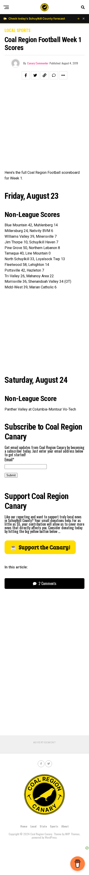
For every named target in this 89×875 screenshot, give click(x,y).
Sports (54, 826)
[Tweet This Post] (35, 75)
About (65, 826)
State (43, 826)
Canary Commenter (37, 63)
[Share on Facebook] (26, 75)
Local (33, 826)
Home (23, 826)
